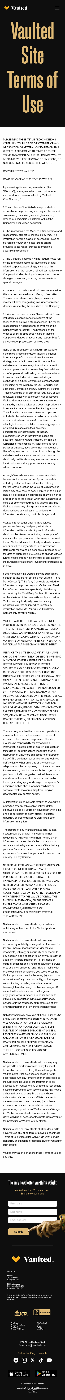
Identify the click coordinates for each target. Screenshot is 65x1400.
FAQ (38, 1325)
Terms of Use (32, 1392)
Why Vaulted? (42, 1323)
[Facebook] (16, 1360)
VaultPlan (40, 1329)
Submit (18, 1231)
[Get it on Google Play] (46, 1373)
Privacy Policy (32, 1390)
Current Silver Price (18, 1325)
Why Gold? (14, 1327)
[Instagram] (24, 1360)
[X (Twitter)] (32, 1360)
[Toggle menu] (57, 8)
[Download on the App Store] (19, 1373)
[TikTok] (40, 1360)
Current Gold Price (17, 1329)
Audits (39, 1327)
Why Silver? (15, 1323)
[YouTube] (49, 1360)
